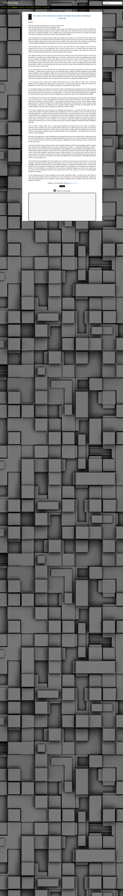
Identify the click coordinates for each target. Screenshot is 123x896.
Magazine (15, 7)
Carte (9, 7)
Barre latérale (30, 7)
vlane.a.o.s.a (73, 183)
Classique (3, 7)
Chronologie (46, 7)
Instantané (38, 7)
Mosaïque (22, 7)
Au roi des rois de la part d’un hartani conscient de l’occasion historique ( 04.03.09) (62, 17)
